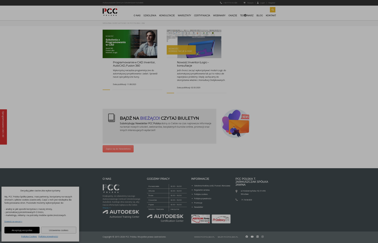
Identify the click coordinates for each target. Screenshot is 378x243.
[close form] (245, 15)
